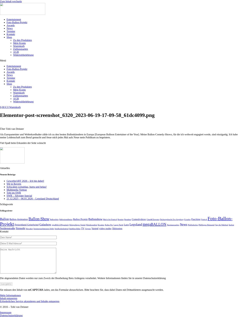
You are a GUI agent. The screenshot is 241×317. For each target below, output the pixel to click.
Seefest (231, 225)
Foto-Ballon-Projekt (17, 22)
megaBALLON (154, 224)
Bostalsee (127, 219)
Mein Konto (19, 43)
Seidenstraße (7, 228)
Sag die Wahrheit (221, 225)
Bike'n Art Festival (110, 219)
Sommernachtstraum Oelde (43, 229)
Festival (204, 219)
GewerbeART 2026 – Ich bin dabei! (25, 181)
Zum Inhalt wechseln (11, 1)
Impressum (5, 312)
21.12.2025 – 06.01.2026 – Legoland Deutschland (33, 198)
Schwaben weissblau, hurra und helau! (27, 186)
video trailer (105, 228)
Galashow (45, 224)
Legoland (136, 224)
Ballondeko (54, 219)
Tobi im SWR (14, 192)
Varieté (95, 228)
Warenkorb (19, 46)
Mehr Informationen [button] (10, 295)
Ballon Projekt (80, 219)
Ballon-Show (39, 218)
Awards (11, 25)
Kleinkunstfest (91, 225)
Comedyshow (139, 219)
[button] (120, 60)
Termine (11, 31)
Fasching (196, 219)
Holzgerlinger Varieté (77, 225)
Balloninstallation (65, 219)
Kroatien (101, 225)
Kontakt (11, 34)
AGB (16, 52)
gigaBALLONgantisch (60, 225)
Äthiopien (117, 228)
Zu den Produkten (22, 40)
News (10, 28)
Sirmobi (20, 228)
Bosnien (121, 219)
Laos (126, 224)
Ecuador (187, 219)
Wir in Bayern (14, 183)
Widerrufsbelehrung (23, 55)
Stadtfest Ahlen (74, 229)
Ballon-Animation (19, 219)
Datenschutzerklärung (11, 315)
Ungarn (88, 229)
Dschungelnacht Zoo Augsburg (172, 219)
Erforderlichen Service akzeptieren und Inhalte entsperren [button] (29, 301)
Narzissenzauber (173, 225)
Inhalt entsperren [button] (8, 298)
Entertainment (14, 19)
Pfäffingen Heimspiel (207, 225)
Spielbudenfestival (62, 229)
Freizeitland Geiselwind (27, 224)
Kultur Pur (109, 225)
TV (82, 228)
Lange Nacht (118, 225)
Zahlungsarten (20, 49)
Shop (9, 37)
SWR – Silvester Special (19, 195)
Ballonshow (95, 219)
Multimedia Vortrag (17, 189)
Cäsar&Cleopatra (153, 219)
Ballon (4, 219)
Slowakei (29, 229)
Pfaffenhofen (193, 225)
